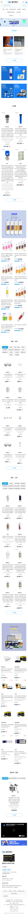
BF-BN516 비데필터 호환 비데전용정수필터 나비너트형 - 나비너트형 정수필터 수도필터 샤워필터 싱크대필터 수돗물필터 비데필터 (8, 568)
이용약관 (14, 891)
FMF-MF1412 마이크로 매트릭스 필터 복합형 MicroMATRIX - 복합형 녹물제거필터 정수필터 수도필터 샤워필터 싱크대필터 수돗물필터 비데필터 (20, 568)
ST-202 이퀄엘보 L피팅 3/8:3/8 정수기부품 (8, 455)
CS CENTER (4, 866)
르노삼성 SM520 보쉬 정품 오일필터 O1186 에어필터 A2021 (20, 696)
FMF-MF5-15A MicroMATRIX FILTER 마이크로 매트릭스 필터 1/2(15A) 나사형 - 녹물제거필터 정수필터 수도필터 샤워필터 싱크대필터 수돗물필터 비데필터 (20, 598)
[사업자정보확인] (20, 901)
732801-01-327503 (9, 878)
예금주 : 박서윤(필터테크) (7, 880)
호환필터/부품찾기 (11, 12)
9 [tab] (20, 25)
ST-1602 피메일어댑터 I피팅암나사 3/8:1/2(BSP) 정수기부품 (20, 428)
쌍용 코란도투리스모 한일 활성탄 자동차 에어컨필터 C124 (7, 725)
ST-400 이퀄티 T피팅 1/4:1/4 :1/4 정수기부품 (20, 375)
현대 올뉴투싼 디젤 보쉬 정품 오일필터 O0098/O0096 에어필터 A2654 (7, 697)
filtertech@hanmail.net (14, 910)
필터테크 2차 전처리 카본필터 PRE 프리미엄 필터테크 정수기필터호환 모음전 (7, 278)
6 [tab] (16, 25)
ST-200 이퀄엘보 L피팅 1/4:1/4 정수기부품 (8, 375)
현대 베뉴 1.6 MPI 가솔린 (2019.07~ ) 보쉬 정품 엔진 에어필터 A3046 (20, 753)
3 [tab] (10, 25)
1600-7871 (6, 870)
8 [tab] (18, 25)
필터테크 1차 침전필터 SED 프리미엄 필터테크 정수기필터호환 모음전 (20, 255)
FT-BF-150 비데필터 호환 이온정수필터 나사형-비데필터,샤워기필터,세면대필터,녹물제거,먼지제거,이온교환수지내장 (20, 510)
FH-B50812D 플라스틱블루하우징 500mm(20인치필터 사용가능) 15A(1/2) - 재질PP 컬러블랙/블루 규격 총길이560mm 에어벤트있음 (20, 132)
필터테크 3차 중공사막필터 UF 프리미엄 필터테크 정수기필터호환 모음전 (20, 278)
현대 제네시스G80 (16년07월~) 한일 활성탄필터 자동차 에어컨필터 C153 (20, 726)
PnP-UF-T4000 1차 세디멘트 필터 (20, 325)
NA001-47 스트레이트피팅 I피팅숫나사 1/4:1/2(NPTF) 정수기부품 (7, 401)
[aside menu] (1, 2)
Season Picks (13, 9)
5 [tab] (14, 25)
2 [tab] (9, 25)
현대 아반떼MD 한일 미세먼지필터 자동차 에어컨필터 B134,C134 (20, 670)
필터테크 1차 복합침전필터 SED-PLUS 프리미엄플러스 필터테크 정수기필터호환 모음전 (7, 255)
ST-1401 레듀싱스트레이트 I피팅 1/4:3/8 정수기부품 (20, 455)
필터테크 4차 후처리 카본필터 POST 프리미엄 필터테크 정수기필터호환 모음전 (20, 302)
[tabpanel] (14, 22)
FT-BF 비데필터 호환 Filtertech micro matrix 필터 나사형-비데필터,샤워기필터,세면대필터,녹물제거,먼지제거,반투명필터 (8, 510)
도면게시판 (18, 12)
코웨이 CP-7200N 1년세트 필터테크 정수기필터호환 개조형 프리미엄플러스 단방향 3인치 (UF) (7, 326)
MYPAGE (23, 2)
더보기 (14, 60)
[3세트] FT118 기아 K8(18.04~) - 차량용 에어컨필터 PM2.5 (7, 670)
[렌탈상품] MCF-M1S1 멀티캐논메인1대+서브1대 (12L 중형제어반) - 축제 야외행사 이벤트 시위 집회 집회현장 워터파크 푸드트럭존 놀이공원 (14, 801)
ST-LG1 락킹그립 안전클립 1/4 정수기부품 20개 (8, 428)
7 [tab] (17, 25)
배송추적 (16, 887)
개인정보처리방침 (21, 891)
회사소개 (5, 891)
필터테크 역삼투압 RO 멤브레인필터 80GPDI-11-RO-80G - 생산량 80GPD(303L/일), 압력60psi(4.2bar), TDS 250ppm (7, 302)
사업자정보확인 (14, 893)
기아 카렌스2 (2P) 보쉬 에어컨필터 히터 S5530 (7, 752)
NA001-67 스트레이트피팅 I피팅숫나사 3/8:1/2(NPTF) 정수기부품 (20, 401)
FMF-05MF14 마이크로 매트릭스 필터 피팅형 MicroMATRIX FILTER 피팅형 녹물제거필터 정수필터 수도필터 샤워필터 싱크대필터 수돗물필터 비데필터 (8, 597)
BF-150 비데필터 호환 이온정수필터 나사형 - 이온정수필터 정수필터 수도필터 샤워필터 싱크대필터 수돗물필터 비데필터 (20, 539)
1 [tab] (7, 25)
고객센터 (10, 891)
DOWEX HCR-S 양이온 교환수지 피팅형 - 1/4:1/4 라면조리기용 (8, 538)
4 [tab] (12, 25)
